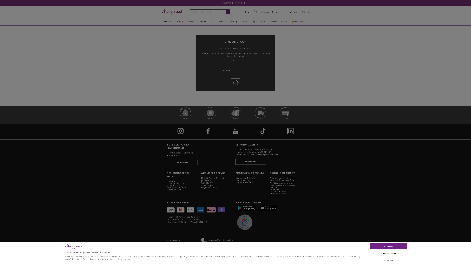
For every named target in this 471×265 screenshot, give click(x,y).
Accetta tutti (388, 246)
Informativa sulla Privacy (120, 259)
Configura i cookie (388, 253)
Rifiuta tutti (388, 260)
